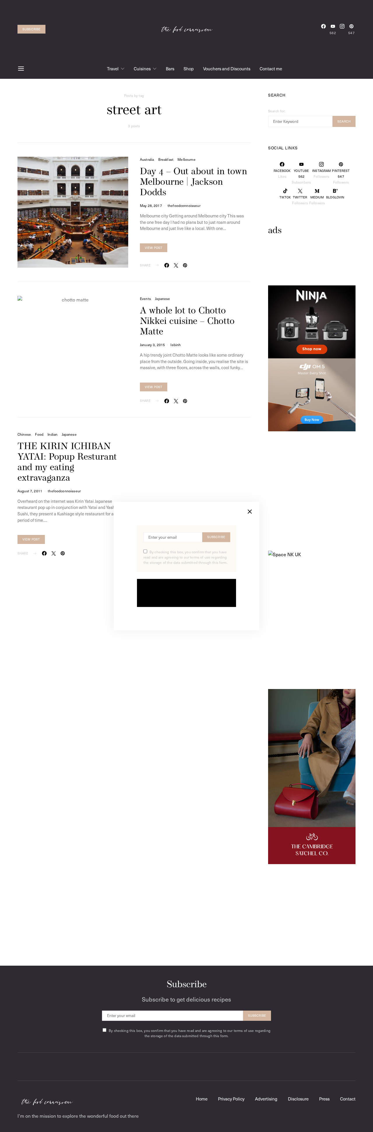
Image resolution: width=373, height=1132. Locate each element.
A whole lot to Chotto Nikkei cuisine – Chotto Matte (187, 321)
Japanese (162, 298)
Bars (170, 68)
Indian (52, 434)
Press (324, 1099)
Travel (113, 68)
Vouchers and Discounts (226, 68)
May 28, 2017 (151, 205)
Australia (147, 159)
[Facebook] (323, 29)
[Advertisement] (314, 269)
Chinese (24, 434)
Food (39, 434)
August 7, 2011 (29, 490)
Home (201, 1099)
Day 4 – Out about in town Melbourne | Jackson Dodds (193, 182)
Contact (348, 1099)
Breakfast (165, 159)
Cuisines (142, 68)
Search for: (277, 111)
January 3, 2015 (152, 344)
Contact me (271, 68)
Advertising (266, 1099)
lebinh (175, 344)
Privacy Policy (231, 1099)
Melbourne (186, 159)
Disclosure (298, 1099)
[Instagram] (342, 29)
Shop (189, 68)
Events (145, 298)
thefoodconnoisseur (184, 205)
